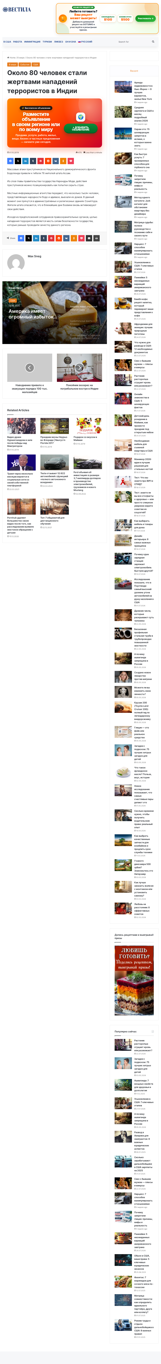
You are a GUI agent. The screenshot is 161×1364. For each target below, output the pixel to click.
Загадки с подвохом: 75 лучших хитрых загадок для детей (142, 752)
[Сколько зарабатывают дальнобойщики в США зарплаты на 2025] (123, 1162)
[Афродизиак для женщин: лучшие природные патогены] (123, 328)
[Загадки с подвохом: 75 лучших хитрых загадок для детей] (123, 750)
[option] (54, 312)
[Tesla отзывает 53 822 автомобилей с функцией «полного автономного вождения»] (54, 462)
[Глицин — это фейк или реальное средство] (123, 732)
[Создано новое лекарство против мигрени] (123, 677)
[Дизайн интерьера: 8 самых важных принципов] (123, 540)
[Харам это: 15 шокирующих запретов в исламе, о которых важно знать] (123, 133)
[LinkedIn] (25, 161)
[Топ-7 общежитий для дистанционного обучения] (54, 507)
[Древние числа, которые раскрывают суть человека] (123, 615)
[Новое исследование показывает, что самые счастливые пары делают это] (123, 790)
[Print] (96, 238)
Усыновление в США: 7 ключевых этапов (144, 265)
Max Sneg (34, 256)
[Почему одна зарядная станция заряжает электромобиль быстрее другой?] (123, 559)
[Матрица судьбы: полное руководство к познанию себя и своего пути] (123, 227)
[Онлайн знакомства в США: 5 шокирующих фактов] (123, 398)
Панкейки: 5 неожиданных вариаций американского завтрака (142, 284)
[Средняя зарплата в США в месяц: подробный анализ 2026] (123, 112)
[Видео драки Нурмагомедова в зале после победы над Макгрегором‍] (21, 426)
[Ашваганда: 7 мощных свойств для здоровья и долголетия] (123, 1085)
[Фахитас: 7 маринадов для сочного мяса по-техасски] (123, 1282)
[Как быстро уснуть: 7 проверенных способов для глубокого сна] (123, 158)
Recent (134, 70)
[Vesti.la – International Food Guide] (16, 9)
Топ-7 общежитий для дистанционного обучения (52, 520)
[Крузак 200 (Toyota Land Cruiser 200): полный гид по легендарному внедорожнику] (123, 707)
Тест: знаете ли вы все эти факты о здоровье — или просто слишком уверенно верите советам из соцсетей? (144, 502)
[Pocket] (71, 161)
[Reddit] (48, 161)
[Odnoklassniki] (63, 161)
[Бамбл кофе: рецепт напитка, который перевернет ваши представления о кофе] (123, 303)
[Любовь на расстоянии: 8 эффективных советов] (123, 908)
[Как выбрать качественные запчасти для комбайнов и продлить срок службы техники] (123, 840)
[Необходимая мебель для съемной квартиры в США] (123, 445)
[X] (18, 161)
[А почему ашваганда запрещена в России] (123, 658)
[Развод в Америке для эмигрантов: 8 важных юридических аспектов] (123, 1137)
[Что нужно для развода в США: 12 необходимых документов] (123, 347)
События (24, 64)
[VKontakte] (56, 161)
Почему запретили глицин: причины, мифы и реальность (143, 182)
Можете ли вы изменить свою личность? (142, 690)
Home (12, 57)
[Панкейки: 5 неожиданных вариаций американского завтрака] (123, 282)
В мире (21, 57)
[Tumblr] (33, 161)
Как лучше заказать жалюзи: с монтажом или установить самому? (144, 889)
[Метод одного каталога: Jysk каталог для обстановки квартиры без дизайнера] (123, 202)
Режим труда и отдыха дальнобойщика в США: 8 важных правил (144, 1327)
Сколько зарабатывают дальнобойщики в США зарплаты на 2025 (143, 1164)
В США (7, 41)
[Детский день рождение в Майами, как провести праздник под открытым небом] (123, 420)
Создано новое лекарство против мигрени (143, 675)
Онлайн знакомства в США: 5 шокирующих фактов (141, 401)
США (35, 64)
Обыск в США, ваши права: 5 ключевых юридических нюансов (142, 1262)
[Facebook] (10, 161)
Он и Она (70, 41)
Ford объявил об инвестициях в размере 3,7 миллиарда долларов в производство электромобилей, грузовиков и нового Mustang (87, 481)
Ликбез (58, 41)
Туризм (47, 41)
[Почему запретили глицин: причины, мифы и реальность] (123, 180)
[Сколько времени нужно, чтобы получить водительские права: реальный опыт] (123, 815)
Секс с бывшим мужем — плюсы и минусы (143, 364)
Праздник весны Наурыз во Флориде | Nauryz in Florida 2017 (53, 440)
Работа (17, 41)
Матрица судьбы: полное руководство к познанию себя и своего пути (143, 229)
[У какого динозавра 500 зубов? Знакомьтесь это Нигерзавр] (123, 865)
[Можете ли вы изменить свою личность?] (123, 692)
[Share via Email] (89, 238)
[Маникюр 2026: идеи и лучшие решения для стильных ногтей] (123, 463)
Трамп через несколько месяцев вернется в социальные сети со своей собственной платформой (20, 479)
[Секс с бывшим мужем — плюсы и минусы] (123, 365)
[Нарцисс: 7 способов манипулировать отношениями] (123, 248)
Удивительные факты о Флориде (36, 314)
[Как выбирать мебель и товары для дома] (123, 525)
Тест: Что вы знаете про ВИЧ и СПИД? (143, 480)
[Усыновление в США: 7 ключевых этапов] (123, 267)
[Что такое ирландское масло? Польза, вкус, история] (123, 772)
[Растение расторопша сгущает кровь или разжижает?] (123, 380)
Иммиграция (32, 41)
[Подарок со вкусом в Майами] (88, 426)
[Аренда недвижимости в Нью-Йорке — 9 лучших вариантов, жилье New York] (123, 87)
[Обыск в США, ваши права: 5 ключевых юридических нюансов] (123, 1260)
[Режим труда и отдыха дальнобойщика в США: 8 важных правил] (123, 1325)
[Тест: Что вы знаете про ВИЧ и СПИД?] (123, 482)
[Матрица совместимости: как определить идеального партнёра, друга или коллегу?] (123, 1300)
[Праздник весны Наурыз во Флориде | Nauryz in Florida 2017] (54, 426)
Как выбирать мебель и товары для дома (143, 524)
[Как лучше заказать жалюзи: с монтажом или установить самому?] (123, 887)
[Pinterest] (40, 161)
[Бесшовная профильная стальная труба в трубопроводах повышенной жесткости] (123, 633)
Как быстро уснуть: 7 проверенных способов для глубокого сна (142, 161)
